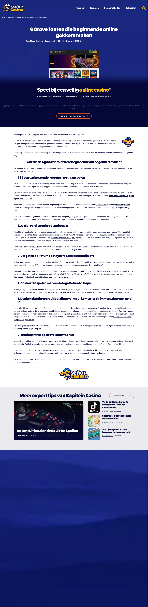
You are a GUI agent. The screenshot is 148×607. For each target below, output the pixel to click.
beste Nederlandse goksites (28, 217)
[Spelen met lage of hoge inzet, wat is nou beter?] (94, 421)
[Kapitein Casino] (13, 8)
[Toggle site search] (144, 8)
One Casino (101, 205)
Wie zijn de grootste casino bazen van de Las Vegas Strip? (116, 431)
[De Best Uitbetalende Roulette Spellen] (48, 420)
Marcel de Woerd (36, 41)
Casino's (80, 8)
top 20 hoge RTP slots (61, 292)
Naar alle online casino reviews (72, 116)
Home (4, 17)
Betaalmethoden (112, 8)
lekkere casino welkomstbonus (39, 341)
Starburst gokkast (32, 271)
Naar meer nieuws (120, 396)
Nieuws (10, 17)
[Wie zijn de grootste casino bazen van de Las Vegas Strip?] (94, 434)
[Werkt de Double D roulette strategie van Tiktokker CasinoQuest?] (94, 407)
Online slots (19, 262)
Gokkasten (131, 8)
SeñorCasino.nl (51, 350)
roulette (35, 247)
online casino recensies (41, 220)
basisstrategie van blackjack (63, 238)
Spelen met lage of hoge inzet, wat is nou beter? (116, 417)
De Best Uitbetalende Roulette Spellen (47, 431)
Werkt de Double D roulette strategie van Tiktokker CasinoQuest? (115, 405)
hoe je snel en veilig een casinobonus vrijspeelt (84, 353)
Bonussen (94, 8)
